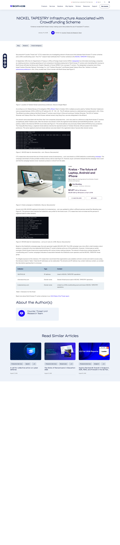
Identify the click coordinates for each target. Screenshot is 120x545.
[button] (98, 2)
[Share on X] (5, 59)
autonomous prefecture (23, 69)
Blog (18, 45)
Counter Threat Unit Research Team (72, 32)
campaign (98, 156)
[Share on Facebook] (5, 66)
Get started (104, 6)
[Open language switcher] (109, 2)
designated (75, 61)
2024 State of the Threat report (59, 296)
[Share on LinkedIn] (5, 62)
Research (25, 45)
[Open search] (104, 2)
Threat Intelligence (36, 45)
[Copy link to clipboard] (5, 56)
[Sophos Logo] (17, 6)
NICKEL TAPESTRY (81, 56)
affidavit (52, 109)
